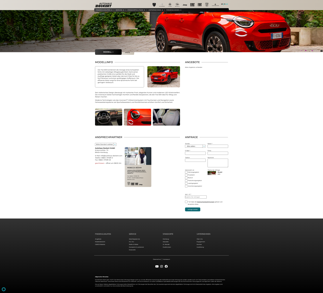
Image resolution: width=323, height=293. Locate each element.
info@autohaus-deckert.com (111, 156)
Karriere (199, 244)
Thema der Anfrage (214, 170)
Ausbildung (200, 247)
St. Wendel (166, 244)
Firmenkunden (173, 10)
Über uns (200, 239)
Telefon (187, 157)
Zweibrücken (167, 247)
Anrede (187, 143)
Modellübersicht (100, 241)
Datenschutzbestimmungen (205, 202)
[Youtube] (156, 266)
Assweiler (166, 241)
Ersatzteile (132, 250)
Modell (107, 52)
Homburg (166, 239)
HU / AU (131, 241)
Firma (209, 150)
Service (119, 10)
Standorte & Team (135, 10)
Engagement (201, 241)
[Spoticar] (224, 4)
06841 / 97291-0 (107, 158)
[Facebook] (166, 266)
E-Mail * (187, 150)
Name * (210, 143)
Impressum (166, 259)
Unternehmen (154, 10)
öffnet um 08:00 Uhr (113, 163)
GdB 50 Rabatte (100, 244)
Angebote (98, 239)
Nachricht (211, 157)
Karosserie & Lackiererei (136, 247)
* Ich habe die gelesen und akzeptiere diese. (205, 203)
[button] (114, 144)
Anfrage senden (193, 209)
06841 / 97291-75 (134, 176)
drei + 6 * (188, 194)
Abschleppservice (134, 239)
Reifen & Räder (133, 244)
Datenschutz (157, 259)
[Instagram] (161, 266)
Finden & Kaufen (103, 10)
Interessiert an (189, 170)
